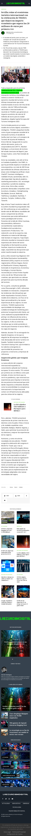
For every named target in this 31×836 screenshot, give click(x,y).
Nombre (8, 418)
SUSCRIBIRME (11, 445)
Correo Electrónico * (12, 412)
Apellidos (8, 425)
